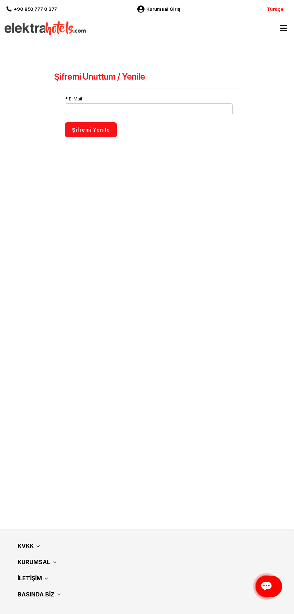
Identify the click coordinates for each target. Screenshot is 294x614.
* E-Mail (73, 98)
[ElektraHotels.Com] (43, 28)
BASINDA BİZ (36, 594)
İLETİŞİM (30, 578)
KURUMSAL (34, 562)
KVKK (26, 545)
